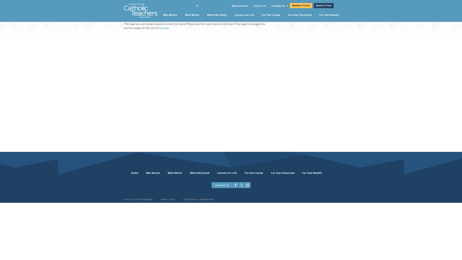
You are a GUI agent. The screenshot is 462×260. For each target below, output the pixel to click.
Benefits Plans (324, 5)
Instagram (247, 185)
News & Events (240, 5)
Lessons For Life (244, 15)
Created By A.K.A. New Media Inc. (199, 199)
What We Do (192, 15)
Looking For (278, 5)
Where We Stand (216, 15)
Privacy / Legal (168, 199)
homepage (162, 28)
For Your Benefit (329, 15)
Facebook (236, 185)
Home (134, 173)
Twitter (242, 185)
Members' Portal (301, 5)
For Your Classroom (300, 15)
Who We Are (170, 15)
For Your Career (271, 15)
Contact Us (260, 5)
